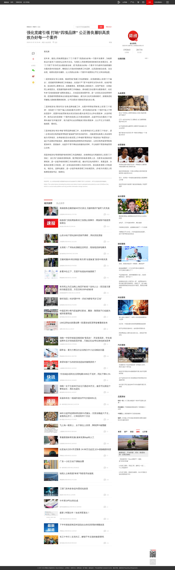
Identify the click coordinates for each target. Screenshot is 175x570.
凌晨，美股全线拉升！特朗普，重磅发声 (131, 263)
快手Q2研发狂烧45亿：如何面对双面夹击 (132, 328)
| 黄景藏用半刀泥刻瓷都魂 (129, 413)
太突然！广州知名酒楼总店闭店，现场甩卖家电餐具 (83, 247)
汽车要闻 (121, 345)
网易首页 (6, 2)
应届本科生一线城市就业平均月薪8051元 (78, 398)
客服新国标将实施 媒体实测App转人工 (77, 437)
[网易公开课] (125, 2)
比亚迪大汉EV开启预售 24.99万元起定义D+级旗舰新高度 (85, 449)
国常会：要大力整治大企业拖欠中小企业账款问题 (82, 350)
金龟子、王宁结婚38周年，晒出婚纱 (130, 223)
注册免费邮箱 (158, 2)
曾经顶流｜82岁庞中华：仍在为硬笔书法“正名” (81, 299)
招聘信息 (79, 568)
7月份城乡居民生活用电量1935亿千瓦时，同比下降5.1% (85, 374)
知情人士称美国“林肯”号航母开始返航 (76, 473)
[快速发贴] (33, 53)
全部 (146, 58)
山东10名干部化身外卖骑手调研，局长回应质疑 (81, 235)
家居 (131, 432)
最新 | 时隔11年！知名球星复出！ (75, 513)
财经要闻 (121, 244)
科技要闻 (121, 297)
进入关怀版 (26, 2)
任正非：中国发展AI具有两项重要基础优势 (132, 324)
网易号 (35, 27)
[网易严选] (132, 2)
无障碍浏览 (19, 2)
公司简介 (67, 568)
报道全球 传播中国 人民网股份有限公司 (133, 45)
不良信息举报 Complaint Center (103, 568)
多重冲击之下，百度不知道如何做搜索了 (78, 271)
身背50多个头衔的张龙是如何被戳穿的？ (78, 362)
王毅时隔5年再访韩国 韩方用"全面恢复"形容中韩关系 (83, 259)
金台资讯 (48, 42)
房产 (125, 432)
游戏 (138, 432)
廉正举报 (115, 568)
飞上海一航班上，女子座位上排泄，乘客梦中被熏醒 (83, 425)
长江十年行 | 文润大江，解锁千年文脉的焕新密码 (82, 537)
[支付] (138, 2)
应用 (12, 2)
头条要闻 (121, 93)
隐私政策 (91, 568)
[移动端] (119, 2)
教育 (119, 432)
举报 (110, 42)
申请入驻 (108, 27)
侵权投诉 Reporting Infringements (128, 568)
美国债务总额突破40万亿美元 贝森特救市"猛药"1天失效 (85, 208)
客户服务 (85, 568)
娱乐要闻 (121, 196)
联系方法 (73, 568)
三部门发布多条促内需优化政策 (74, 488)
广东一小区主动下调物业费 (72, 461)
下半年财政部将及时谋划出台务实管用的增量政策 (82, 525)
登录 (150, 2)
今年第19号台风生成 (69, 501)
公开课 (144, 432)
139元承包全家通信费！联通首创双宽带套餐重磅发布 (84, 323)
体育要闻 (121, 145)
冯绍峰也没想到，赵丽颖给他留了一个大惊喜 (133, 227)
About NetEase (59, 568)
